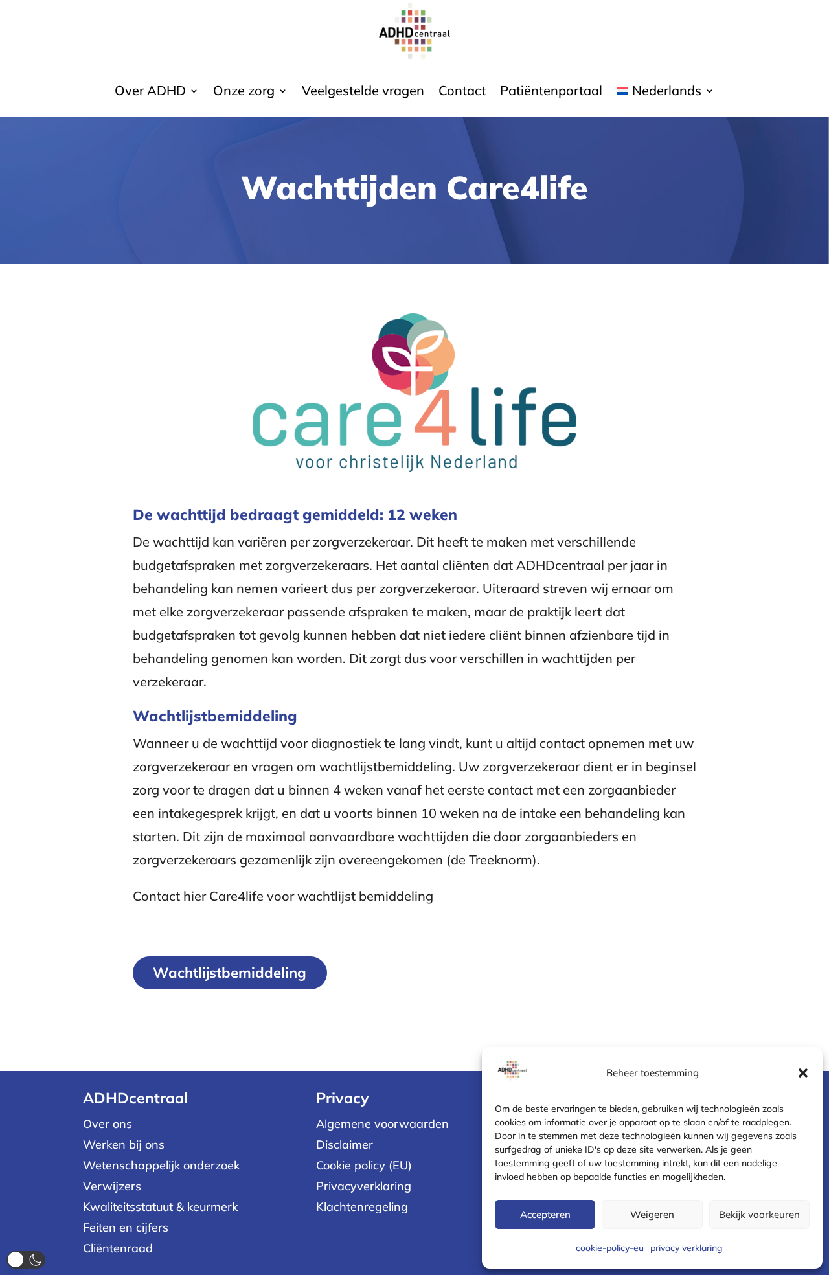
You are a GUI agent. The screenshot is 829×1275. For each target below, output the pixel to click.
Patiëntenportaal (551, 92)
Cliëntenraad (118, 1248)
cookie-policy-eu (610, 1248)
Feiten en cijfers (125, 1227)
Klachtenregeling (362, 1206)
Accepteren (545, 1214)
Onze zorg (244, 92)
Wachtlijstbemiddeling (229, 973)
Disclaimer (344, 1144)
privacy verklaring (686, 1248)
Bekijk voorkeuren (759, 1214)
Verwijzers (112, 1186)
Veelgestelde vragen (363, 92)
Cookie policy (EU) (364, 1165)
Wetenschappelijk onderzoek (161, 1165)
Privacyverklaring (363, 1186)
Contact (462, 92)
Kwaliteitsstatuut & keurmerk (160, 1206)
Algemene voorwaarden (382, 1123)
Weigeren (652, 1214)
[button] (803, 1072)
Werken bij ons (124, 1144)
